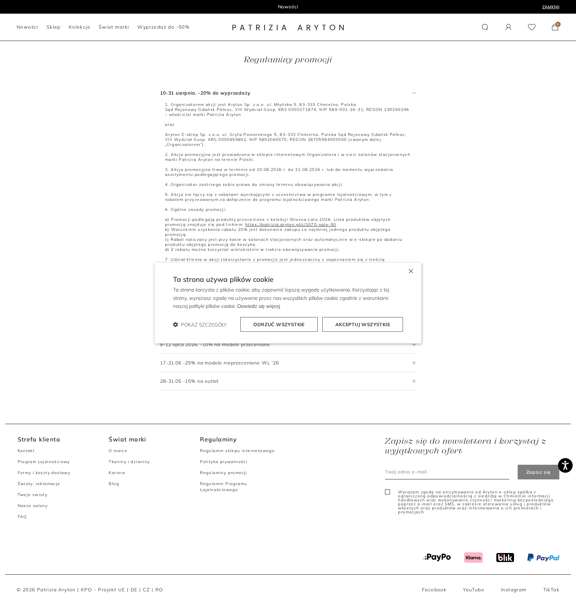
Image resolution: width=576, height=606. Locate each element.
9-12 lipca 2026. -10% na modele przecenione (215, 344)
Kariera (117, 472)
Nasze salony (33, 505)
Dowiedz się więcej (258, 306)
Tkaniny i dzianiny (129, 461)
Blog (114, 483)
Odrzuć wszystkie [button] (278, 324)
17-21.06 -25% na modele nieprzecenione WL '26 (219, 363)
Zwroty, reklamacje (39, 483)
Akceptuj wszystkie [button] (362, 324)
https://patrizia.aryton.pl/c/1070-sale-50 (290, 224)
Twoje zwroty (33, 494)
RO (159, 590)
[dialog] (288, 303)
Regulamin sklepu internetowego (237, 450)
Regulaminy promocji (223, 472)
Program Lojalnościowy (44, 461)
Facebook (434, 590)
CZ (146, 590)
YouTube (473, 590)
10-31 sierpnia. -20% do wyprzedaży (205, 93)
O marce (118, 450)
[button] (485, 27)
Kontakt (26, 450)
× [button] (410, 270)
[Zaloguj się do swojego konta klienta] (508, 27)
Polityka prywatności (223, 461)
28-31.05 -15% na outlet (189, 381)
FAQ (22, 516)
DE (134, 590)
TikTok (551, 590)
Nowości (288, 7)
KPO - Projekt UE (103, 590)
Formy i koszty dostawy (44, 472)
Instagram (514, 590)
